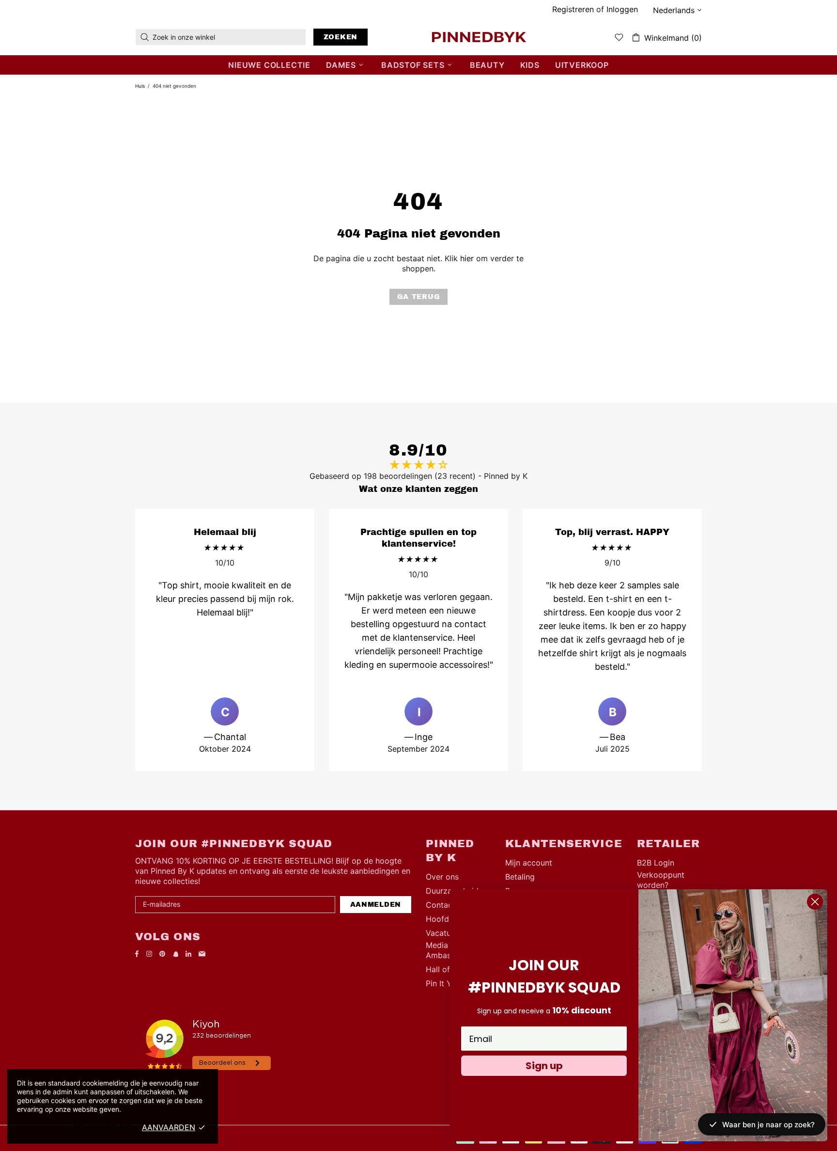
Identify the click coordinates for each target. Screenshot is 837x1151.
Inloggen (622, 9)
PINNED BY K (479, 36)
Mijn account (528, 862)
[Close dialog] (814, 901)
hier (467, 258)
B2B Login (655, 862)
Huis (140, 86)
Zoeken (340, 37)
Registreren (573, 9)
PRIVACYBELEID (102, 1127)
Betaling (520, 877)
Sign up (544, 1065)
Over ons (442, 877)
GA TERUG (418, 296)
